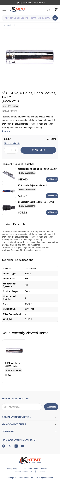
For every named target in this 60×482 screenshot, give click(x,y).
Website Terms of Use (23, 472)
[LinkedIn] (16, 446)
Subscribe (51, 406)
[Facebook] (3, 446)
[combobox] (30, 18)
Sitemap (42, 472)
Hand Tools (11, 25)
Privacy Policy (12, 468)
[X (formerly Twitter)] (9, 446)
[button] (25, 88)
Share (53, 138)
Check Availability (12, 143)
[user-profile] (48, 9)
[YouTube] (22, 446)
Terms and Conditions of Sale (35, 468)
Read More (7, 131)
